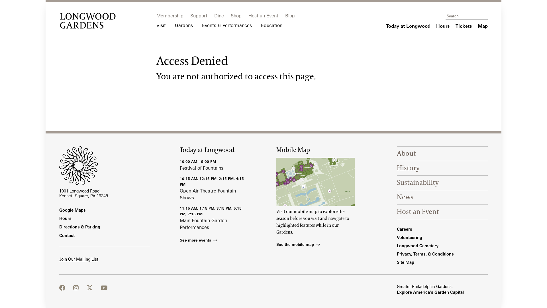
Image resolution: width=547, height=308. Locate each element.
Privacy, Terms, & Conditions (425, 254)
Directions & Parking (79, 226)
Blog (290, 16)
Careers (404, 229)
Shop (236, 16)
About (406, 153)
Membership (169, 16)
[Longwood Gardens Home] (87, 21)
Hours (65, 218)
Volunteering (409, 237)
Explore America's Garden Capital (430, 292)
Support (198, 16)
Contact (67, 235)
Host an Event (263, 16)
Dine (219, 16)
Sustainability (418, 182)
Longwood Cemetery (417, 245)
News (405, 197)
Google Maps (72, 210)
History (408, 168)
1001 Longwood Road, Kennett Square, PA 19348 (83, 193)
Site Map (405, 262)
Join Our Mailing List (78, 259)
